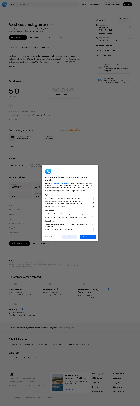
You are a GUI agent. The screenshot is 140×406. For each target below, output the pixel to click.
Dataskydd (49, 237)
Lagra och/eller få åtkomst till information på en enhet (63, 198)
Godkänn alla (87, 237)
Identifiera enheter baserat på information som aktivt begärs (66, 217)
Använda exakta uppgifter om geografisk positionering (64, 214)
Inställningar (69, 237)
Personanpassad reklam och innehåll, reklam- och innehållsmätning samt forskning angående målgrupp (63, 202)
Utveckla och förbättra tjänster (55, 206)
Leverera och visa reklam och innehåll (58, 229)
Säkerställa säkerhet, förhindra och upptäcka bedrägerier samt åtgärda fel (67, 225)
